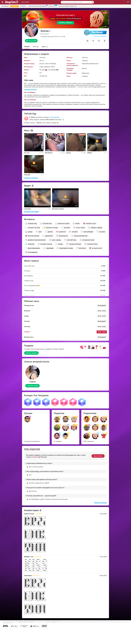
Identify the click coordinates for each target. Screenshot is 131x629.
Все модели (5, 6)
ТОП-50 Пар (55, 117)
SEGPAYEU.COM (55, 621)
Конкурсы (51, 6)
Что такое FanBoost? (100, 36)
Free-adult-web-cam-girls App (68, 6)
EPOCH (48, 621)
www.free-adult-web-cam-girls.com (27, 621)
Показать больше (30, 89)
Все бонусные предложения (37, 6)
